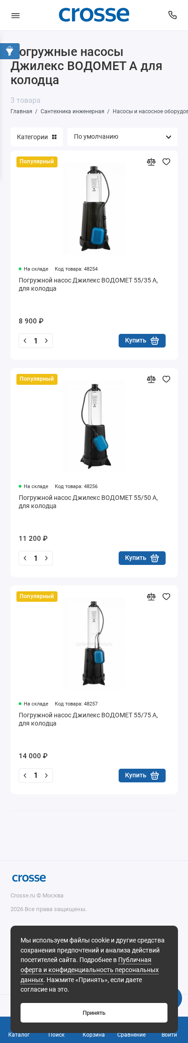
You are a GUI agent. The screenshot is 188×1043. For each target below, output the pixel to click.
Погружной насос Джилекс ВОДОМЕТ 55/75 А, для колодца (88, 719)
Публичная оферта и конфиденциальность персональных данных (90, 969)
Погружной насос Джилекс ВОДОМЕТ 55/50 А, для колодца (88, 501)
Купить (135, 340)
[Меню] (15, 15)
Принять (94, 1012)
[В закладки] (166, 161)
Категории (32, 137)
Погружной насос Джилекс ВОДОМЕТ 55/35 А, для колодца (88, 284)
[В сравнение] (151, 161)
